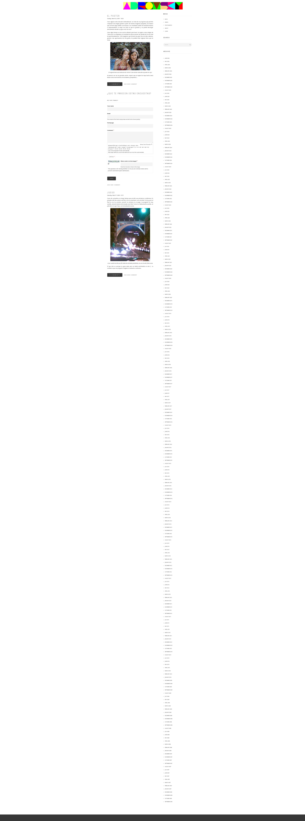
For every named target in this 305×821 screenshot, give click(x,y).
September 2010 (168, 651)
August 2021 (168, 243)
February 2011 (168, 635)
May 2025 (167, 99)
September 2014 (168, 498)
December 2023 (168, 154)
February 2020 (168, 297)
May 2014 (167, 511)
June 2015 (167, 469)
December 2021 (168, 230)
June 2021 (167, 249)
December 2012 (168, 565)
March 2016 (168, 441)
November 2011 (168, 607)
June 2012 (167, 584)
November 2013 (168, 530)
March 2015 (168, 479)
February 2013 (168, 559)
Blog (166, 19)
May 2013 (167, 549)
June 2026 (167, 58)
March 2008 (168, 744)
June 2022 (167, 211)
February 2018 (168, 367)
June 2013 (167, 546)
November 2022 (168, 195)
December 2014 (168, 489)
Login (166, 31)
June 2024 (167, 135)
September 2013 (168, 536)
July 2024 (167, 131)
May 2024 (167, 138)
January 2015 (168, 485)
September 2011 (168, 613)
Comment (110, 130)
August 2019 (168, 313)
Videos (166, 22)
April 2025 (167, 103)
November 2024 (168, 119)
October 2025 (168, 83)
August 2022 (168, 205)
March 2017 (168, 402)
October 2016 (168, 418)
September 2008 (168, 725)
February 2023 (168, 186)
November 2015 (168, 454)
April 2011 (167, 629)
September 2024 (168, 125)
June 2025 (167, 96)
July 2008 (167, 731)
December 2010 (168, 642)
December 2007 (168, 753)
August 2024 (168, 128)
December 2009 (168, 680)
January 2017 (168, 409)
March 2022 (168, 221)
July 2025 (167, 93)
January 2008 (168, 750)
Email (108, 113)
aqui (151, 72)
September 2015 (168, 460)
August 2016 (168, 425)
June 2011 (167, 623)
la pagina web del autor (125, 29)
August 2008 (168, 728)
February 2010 (168, 674)
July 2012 (167, 581)
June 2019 (167, 320)
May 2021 (167, 253)
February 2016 (168, 444)
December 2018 (168, 339)
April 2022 (167, 217)
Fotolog (146, 200)
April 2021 (167, 256)
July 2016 (167, 428)
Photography (168, 25)
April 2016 (167, 438)
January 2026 (168, 74)
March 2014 (168, 517)
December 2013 (168, 527)
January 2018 (168, 371)
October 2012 (168, 572)
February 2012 (168, 597)
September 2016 (168, 422)
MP (130, 72)
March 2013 (168, 556)
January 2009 (168, 712)
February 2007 (168, 785)
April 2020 (167, 291)
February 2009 (168, 709)
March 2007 (168, 782)
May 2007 (167, 776)
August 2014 (168, 501)
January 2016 (168, 447)
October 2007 (168, 760)
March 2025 (168, 106)
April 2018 (167, 361)
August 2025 (168, 90)
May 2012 (167, 588)
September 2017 (168, 383)
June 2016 (167, 431)
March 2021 (168, 259)
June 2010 (167, 661)
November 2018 (168, 342)
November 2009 (168, 683)
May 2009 (167, 699)
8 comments (115, 275)
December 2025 (168, 77)
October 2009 (168, 686)
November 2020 (168, 272)
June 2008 (167, 734)
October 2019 (168, 307)
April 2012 (167, 591)
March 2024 (168, 144)
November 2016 (168, 415)
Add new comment (130, 84)
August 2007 (168, 766)
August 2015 (168, 463)
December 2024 (168, 115)
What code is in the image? (129, 161)
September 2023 (168, 163)
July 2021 (167, 246)
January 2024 (168, 150)
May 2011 (167, 626)
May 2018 (167, 358)
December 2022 (168, 192)
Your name (110, 106)
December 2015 (168, 450)
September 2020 (168, 275)
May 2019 (167, 323)
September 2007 (168, 763)
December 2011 (168, 603)
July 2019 (167, 316)
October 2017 (168, 380)
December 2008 (168, 715)
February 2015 (168, 482)
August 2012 (168, 578)
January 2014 (168, 524)
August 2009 (168, 693)
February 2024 (168, 147)
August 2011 (168, 616)
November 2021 (168, 233)
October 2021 (168, 237)
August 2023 (168, 166)
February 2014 (168, 521)
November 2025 (168, 80)
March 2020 (168, 294)
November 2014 (168, 492)
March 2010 (168, 671)
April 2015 (167, 476)
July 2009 (167, 696)
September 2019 (168, 310)
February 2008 (168, 747)
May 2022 (167, 214)
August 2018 (168, 348)
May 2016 (167, 434)
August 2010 (168, 655)
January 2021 (168, 265)
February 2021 (168, 262)
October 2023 (168, 160)
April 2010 (167, 667)
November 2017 (168, 377)
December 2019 (168, 300)
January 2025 (168, 112)
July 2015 (167, 466)
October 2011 (168, 610)
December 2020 (168, 269)
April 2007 (167, 779)
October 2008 (168, 722)
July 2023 (167, 170)
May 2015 (167, 473)
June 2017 (167, 393)
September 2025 (168, 87)
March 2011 (168, 632)
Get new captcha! (108, 163)
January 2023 (168, 189)
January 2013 (168, 562)
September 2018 (168, 345)
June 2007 (167, 773)
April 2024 (167, 141)
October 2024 (168, 122)
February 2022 (168, 224)
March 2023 (168, 182)
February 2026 (168, 71)
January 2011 (168, 639)
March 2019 (168, 329)
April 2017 (167, 399)
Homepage (110, 123)
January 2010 (168, 677)
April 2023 (167, 179)
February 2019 (168, 332)
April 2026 (167, 64)
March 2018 (168, 364)
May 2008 (167, 738)
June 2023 (167, 173)
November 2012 (168, 568)
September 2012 (168, 575)
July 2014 (167, 505)
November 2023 (168, 157)
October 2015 (168, 457)
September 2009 (168, 690)
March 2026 (168, 68)
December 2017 (168, 374)
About (166, 28)
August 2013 (168, 540)
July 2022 (167, 208)
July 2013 (167, 543)
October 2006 (168, 798)
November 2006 (168, 795)
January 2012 (168, 600)
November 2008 (168, 718)
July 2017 (167, 390)
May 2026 (167, 61)
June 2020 (167, 284)
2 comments (115, 84)
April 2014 (167, 514)
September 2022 (168, 202)
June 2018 (167, 355)
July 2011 (167, 619)
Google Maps (116, 206)
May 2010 (167, 664)
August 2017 (168, 387)
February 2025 (168, 109)
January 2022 (168, 227)
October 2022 (168, 198)
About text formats (145, 144)
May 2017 (167, 396)
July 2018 (167, 351)
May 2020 (167, 288)
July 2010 (167, 658)
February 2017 (168, 406)
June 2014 (167, 508)
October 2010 (168, 648)
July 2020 (167, 281)
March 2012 (168, 594)
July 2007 (167, 769)
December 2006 (168, 792)
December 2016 (168, 412)
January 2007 (168, 789)
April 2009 (167, 702)
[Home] (153, 6)
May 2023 (167, 176)
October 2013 (168, 533)
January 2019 (168, 335)
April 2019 (167, 326)
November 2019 (168, 304)
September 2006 (168, 801)
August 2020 (168, 278)
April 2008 (167, 741)
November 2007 (168, 757)
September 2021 (168, 240)
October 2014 (168, 495)
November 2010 (168, 645)
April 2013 (167, 552)
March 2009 (168, 706)
